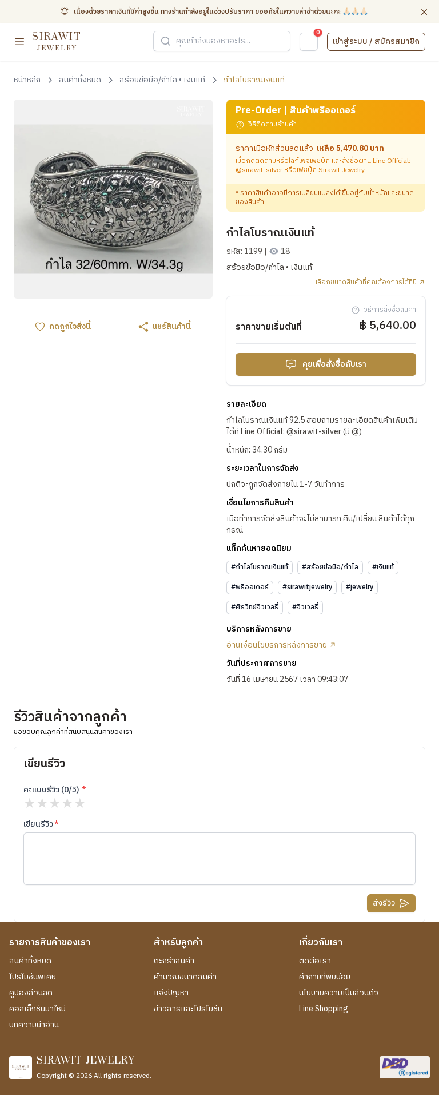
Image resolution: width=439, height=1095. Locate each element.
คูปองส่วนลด (31, 993)
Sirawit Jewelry (341, 170)
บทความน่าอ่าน (34, 1025)
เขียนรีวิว (38, 824)
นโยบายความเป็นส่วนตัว (338, 993)
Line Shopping (323, 1009)
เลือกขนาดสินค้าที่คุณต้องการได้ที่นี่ (367, 282)
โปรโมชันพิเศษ (32, 977)
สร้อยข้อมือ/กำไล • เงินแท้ (269, 267)
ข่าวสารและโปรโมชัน (188, 1009)
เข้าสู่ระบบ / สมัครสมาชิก (376, 41)
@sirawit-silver (259, 170)
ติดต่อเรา (315, 961)
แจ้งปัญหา (171, 993)
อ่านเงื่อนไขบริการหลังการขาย (277, 645)
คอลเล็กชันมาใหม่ (37, 1009)
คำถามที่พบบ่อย (324, 977)
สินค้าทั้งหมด (30, 961)
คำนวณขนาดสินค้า (185, 977)
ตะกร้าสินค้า (174, 961)
